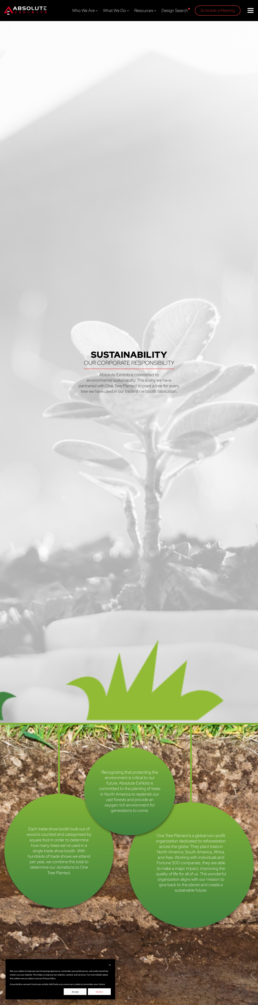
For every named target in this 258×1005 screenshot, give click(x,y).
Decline (99, 991)
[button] (217, 10)
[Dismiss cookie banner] (110, 965)
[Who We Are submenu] (97, 10)
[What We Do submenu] (128, 10)
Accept (75, 991)
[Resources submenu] (155, 10)
